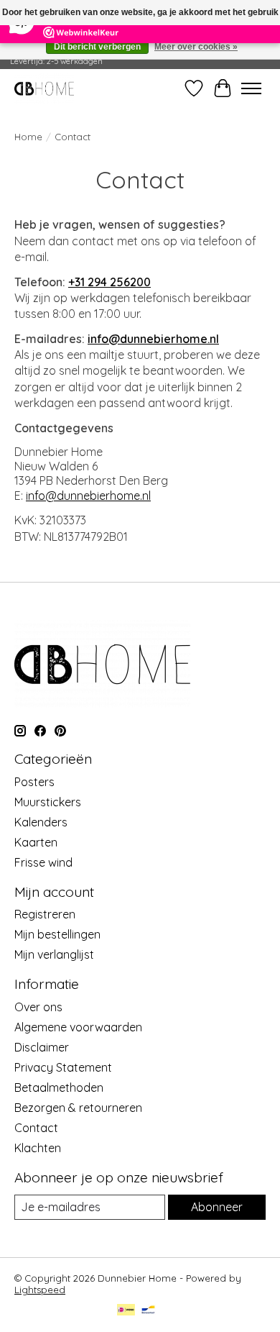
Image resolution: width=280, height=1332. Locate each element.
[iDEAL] (126, 1311)
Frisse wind (43, 862)
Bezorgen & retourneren (78, 1107)
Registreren (44, 914)
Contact (36, 1128)
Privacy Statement (63, 1067)
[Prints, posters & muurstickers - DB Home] (44, 88)
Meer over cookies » (196, 47)
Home (28, 136)
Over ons (38, 1007)
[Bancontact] (148, 1311)
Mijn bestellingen (57, 934)
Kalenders (40, 822)
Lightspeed (39, 1289)
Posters (34, 782)
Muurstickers (47, 802)
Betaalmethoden (58, 1087)
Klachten (37, 1148)
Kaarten (35, 842)
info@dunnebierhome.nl (153, 339)
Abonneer (217, 1207)
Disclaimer (41, 1047)
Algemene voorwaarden (78, 1027)
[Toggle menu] (251, 88)
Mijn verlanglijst (54, 954)
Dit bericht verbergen (97, 47)
